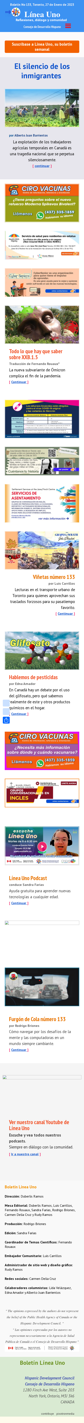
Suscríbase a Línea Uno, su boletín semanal (42, 47)
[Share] (6, 720)
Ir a (14, 1154)
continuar (42, 166)
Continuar (19, 382)
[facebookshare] (6, 703)
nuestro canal (28, 1154)
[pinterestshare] (6, 711)
